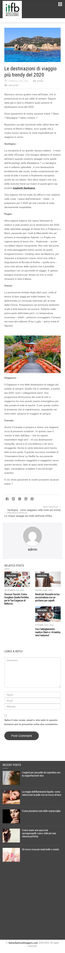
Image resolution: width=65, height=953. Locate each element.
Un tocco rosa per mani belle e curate (40, 849)
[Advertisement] (32, 899)
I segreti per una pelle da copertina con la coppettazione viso (41, 774)
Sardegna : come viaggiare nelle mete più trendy (34, 510)
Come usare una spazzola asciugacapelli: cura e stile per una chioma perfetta (39, 833)
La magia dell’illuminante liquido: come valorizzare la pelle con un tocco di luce (41, 793)
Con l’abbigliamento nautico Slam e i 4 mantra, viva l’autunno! (48, 632)
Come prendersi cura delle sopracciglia (41, 811)
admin (40, 81)
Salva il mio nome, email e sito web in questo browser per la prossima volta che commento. (31, 722)
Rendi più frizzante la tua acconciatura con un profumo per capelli (47, 597)
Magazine (14, 85)
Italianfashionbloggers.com (23, 943)
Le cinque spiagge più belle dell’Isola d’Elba (28, 515)
